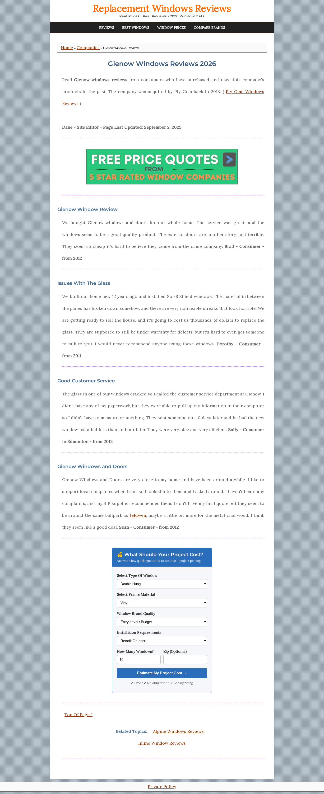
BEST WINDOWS (135, 27)
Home (67, 47)
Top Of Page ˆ (79, 714)
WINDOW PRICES (171, 27)
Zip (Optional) (175, 651)
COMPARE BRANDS (209, 27)
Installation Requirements (139, 632)
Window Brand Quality (136, 613)
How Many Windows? (135, 651)
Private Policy (162, 786)
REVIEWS (106, 27)
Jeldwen (138, 515)
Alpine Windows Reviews (178, 731)
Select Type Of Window (137, 575)
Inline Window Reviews (162, 743)
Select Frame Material (136, 594)
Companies (88, 47)
